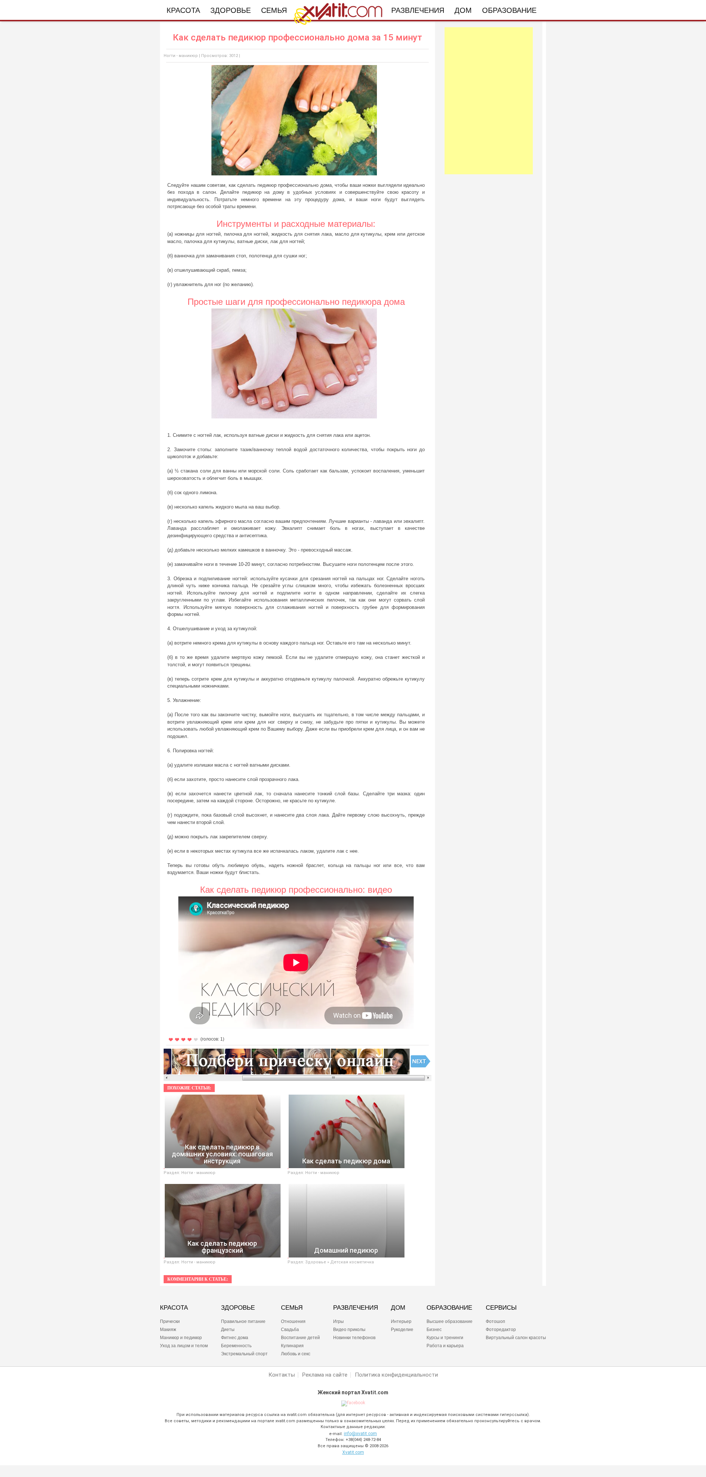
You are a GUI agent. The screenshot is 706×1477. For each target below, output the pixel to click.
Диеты (228, 1329)
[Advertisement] (489, 100)
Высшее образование (450, 1321)
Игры (338, 1321)
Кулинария (292, 1345)
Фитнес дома (234, 1337)
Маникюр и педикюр (181, 1337)
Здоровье (230, 10)
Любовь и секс (295, 1353)
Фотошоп (495, 1321)
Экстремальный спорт (244, 1353)
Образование (509, 10)
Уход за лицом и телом (184, 1345)
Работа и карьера (445, 1345)
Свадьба (290, 1329)
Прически (170, 1321)
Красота (183, 10)
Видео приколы (349, 1329)
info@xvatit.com (360, 1433)
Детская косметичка (352, 1262)
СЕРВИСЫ (501, 1308)
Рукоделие (402, 1329)
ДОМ (398, 1308)
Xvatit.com (353, 1452)
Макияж (168, 1329)
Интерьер (401, 1321)
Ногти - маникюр (181, 55)
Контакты (281, 1375)
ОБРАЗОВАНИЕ (449, 1308)
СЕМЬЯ (292, 1308)
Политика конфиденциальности (396, 1375)
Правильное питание (243, 1321)
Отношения (293, 1321)
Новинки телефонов (354, 1337)
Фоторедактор (501, 1329)
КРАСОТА (174, 1308)
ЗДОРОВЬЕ (238, 1308)
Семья (274, 10)
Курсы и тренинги (445, 1337)
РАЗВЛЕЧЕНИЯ (355, 1308)
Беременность (236, 1345)
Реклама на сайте (324, 1375)
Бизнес (434, 1329)
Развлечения (417, 10)
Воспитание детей (300, 1337)
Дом (463, 10)
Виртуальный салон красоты (516, 1337)
